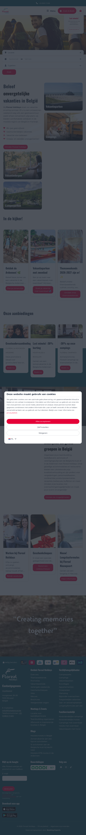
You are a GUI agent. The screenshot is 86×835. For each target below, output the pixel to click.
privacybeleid (12, 413)
